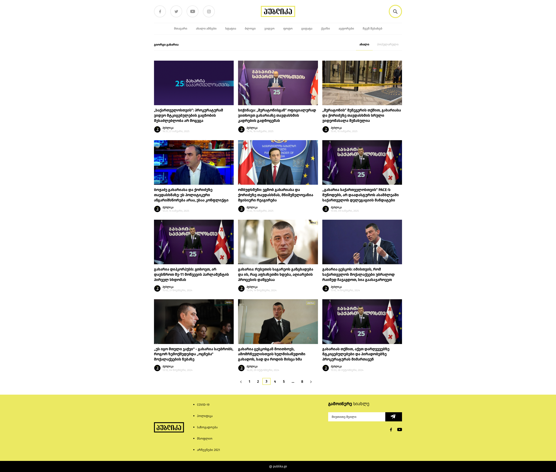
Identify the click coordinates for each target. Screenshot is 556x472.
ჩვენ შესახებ (372, 28)
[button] (395, 11)
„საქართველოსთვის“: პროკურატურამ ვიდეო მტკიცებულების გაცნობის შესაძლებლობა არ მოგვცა (188, 115)
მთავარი (180, 28)
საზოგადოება (207, 427)
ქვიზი (325, 28)
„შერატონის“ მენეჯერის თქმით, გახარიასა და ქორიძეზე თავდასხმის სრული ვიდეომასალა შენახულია (361, 115)
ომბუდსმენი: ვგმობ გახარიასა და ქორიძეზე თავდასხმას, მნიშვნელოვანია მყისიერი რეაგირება (275, 195)
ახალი (364, 44)
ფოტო (288, 28)
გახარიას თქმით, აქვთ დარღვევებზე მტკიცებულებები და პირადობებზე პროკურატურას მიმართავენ (355, 354)
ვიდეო (269, 28)
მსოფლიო (204, 438)
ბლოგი (250, 28)
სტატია (230, 28)
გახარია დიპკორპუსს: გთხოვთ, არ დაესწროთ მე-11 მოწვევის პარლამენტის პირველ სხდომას (191, 274)
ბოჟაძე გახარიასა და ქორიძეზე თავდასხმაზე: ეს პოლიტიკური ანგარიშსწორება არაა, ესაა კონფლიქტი (191, 195)
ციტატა (306, 28)
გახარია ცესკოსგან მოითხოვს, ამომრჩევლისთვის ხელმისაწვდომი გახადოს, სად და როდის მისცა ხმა (271, 354)
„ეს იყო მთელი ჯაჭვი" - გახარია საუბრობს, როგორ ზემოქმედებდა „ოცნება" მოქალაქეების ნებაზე (193, 354)
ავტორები (346, 28)
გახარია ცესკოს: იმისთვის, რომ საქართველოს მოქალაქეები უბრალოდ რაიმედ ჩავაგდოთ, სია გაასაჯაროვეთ (358, 274)
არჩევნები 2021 (208, 450)
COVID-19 (203, 405)
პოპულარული (388, 44)
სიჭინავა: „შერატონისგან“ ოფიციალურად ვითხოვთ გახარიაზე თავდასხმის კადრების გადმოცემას (277, 115)
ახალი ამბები (206, 28)
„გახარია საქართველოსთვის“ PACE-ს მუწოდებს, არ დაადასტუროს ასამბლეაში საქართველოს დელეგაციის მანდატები (360, 195)
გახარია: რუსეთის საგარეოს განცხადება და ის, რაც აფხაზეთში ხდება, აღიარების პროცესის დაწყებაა (275, 274)
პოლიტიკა (205, 416)
